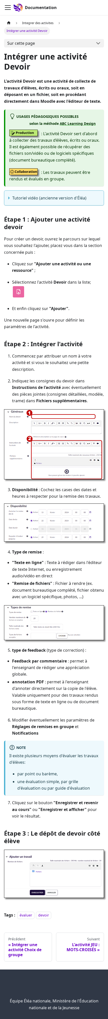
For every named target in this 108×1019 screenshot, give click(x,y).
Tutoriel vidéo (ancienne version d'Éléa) (49, 198)
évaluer (26, 915)
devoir (43, 915)
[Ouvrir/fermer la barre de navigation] (8, 7)
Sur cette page (21, 43)
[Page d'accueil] (9, 23)
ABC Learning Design (78, 123)
